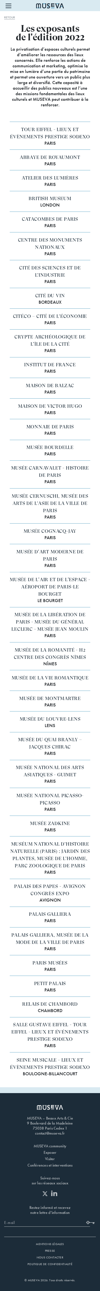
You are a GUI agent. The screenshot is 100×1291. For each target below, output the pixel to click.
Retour (9, 17)
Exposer (50, 1152)
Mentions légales (50, 1244)
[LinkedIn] (54, 1193)
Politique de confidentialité (50, 1264)
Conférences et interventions (50, 1165)
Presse (50, 1251)
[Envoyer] (91, 1221)
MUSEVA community (50, 1145)
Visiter (50, 1158)
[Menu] (8, 5)
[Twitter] (46, 1193)
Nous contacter (50, 1257)
